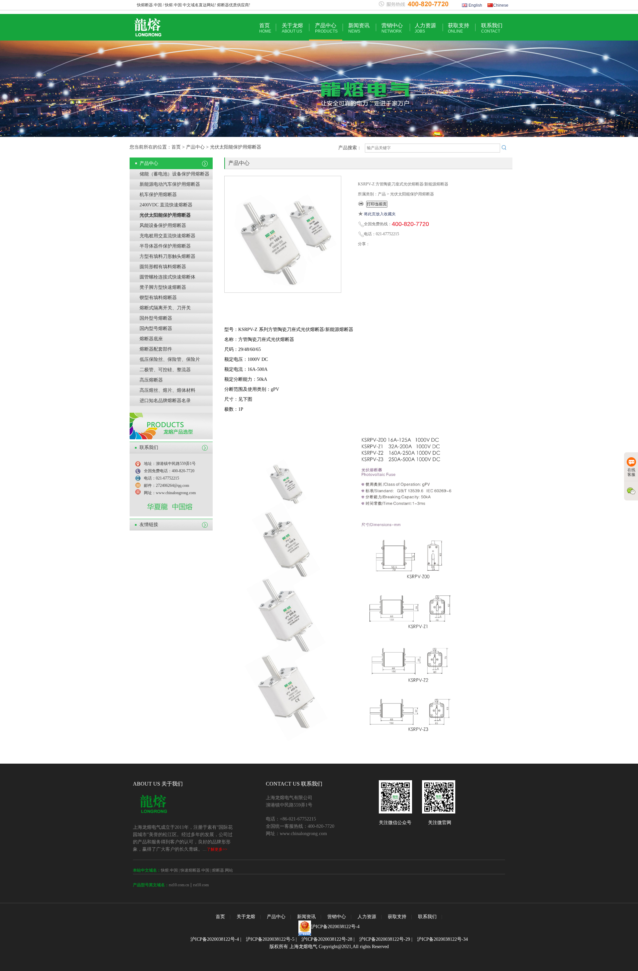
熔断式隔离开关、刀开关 (165, 307)
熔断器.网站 (222, 870)
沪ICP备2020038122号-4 (335, 926)
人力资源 (425, 28)
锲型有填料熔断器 (158, 297)
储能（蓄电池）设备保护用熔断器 (174, 173)
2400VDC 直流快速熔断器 (166, 204)
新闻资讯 (359, 28)
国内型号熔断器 (156, 328)
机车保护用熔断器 (158, 194)
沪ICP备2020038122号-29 (384, 939)
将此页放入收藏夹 (380, 214)
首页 (265, 28)
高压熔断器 (151, 380)
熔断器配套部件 (156, 349)
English (475, 5)
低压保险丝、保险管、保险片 (170, 359)
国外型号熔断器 (156, 318)
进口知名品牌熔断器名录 (165, 400)
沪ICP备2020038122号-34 (442, 939)
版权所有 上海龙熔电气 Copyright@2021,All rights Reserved (329, 946)
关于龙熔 (292, 28)
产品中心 (326, 28)
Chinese (500, 5)
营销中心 (392, 28)
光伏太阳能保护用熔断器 (165, 215)
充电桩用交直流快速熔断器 (167, 235)
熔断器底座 (151, 338)
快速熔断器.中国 (194, 870)
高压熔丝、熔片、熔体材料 (167, 390)
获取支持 (458, 28)
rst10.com (201, 885)
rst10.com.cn (179, 885)
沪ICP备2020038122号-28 (326, 939)
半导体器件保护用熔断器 (165, 246)
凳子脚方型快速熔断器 (163, 287)
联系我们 (491, 28)
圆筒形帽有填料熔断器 (163, 266)
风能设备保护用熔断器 (163, 225)
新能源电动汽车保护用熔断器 (170, 184)
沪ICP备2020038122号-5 (270, 939)
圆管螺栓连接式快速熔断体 (167, 276)
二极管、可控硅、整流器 (165, 369)
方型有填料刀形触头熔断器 (167, 256)
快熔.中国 (169, 870)
